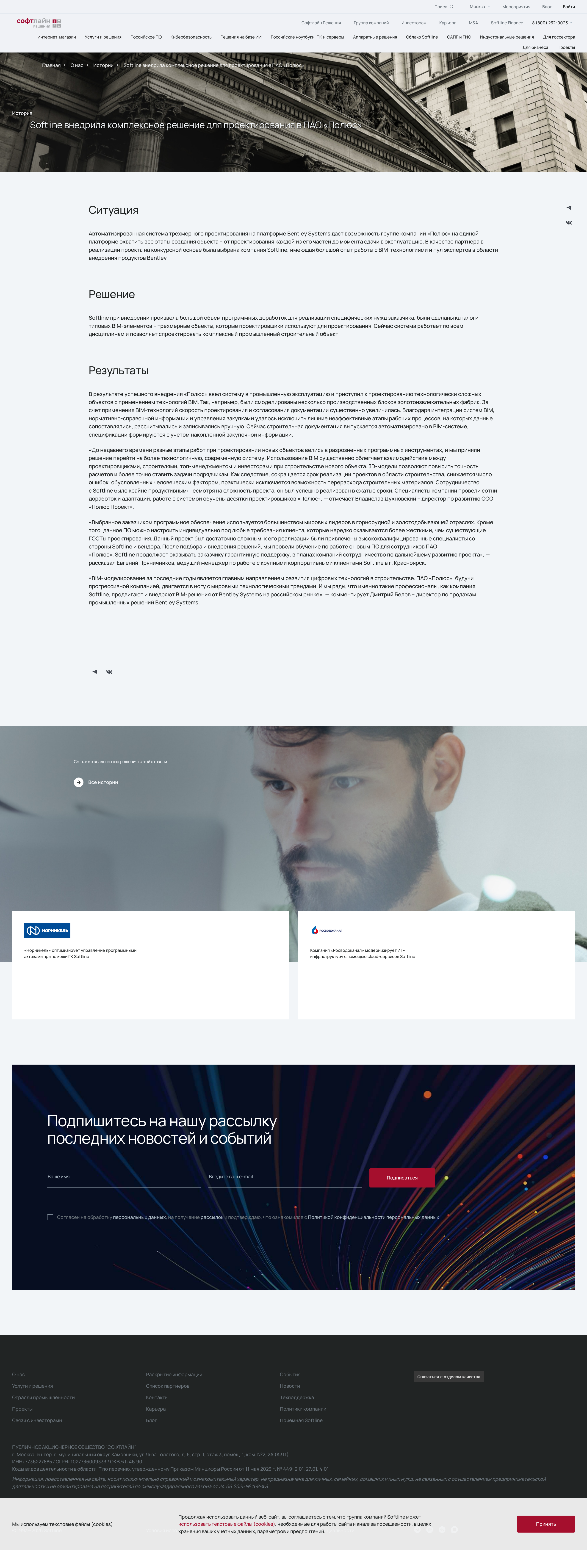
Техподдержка (297, 1397)
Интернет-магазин (57, 37)
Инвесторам (413, 23)
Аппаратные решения (375, 37)
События (290, 1374)
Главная (51, 65)
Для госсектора (559, 37)
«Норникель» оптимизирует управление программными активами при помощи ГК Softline (80, 953)
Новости (290, 1386)
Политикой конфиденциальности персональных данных (373, 1217)
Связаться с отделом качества (448, 1376)
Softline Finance (507, 23)
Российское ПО (146, 37)
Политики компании (303, 1409)
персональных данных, (140, 1217)
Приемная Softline (301, 1420)
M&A (473, 23)
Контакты (157, 1397)
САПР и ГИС (459, 37)
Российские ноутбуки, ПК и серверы (307, 37)
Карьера (447, 23)
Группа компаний (371, 23)
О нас (77, 65)
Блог (547, 7)
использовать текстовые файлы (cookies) (226, 1524)
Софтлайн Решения (321, 23)
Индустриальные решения (507, 37)
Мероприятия (516, 7)
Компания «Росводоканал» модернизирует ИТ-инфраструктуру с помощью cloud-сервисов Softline (362, 953)
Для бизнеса (535, 47)
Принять (546, 1524)
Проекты (566, 47)
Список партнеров (167, 1386)
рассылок (212, 1217)
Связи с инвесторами (37, 1420)
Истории (103, 65)
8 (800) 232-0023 (550, 23)
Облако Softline (422, 37)
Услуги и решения (103, 37)
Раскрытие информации (174, 1374)
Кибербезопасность (191, 37)
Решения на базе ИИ (241, 37)
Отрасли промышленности (43, 1397)
